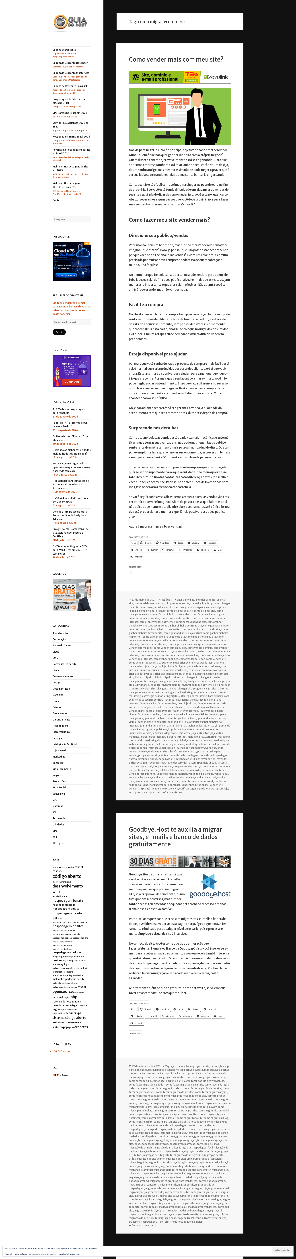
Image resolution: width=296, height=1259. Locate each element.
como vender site (216, 658)
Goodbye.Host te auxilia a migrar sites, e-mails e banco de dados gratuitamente (175, 837)
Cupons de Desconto (65, 53)
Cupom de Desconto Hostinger (70, 64)
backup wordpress (184, 1073)
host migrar (176, 1143)
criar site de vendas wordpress (169, 670)
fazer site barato (174, 707)
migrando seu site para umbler (193, 1169)
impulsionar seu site (207, 729)
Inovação (58, 738)
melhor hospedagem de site (68, 979)
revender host (157, 762)
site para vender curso (186, 766)
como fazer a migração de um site (164, 1077)
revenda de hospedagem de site (156, 758)
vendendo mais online (200, 773)
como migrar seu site (164, 1110)
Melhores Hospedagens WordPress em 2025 (67, 188)
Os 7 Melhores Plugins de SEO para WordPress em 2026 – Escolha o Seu (71, 550)
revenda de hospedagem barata (70, 1005)
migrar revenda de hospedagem (182, 1192)
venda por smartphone (142, 773)
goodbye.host (184, 1136)
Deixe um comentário (144, 1225)
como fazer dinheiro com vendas (170, 614)
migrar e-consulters (147, 1184)
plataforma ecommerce (182, 751)
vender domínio (185, 777)
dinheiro (202, 673)
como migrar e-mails (148, 1099)
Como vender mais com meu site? (176, 59)
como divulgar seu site (180, 610)
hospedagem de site (66, 908)
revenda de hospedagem (67, 1001)
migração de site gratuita (158, 1155)
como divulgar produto (152, 610)
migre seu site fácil (145, 1210)
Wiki (55, 836)
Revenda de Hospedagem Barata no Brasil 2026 (71, 155)
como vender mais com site (188, 651)
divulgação (192, 677)
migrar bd (143, 1180)
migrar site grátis (157, 1199)
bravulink (70, 867)
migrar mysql (136, 1192)
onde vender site (157, 751)
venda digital (197, 770)
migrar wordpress (205, 1206)
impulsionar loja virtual (181, 729)
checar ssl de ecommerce (148, 603)
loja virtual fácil (201, 733)
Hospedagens (60, 725)
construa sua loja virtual (165, 662)
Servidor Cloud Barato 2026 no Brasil (70, 126)
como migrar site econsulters (182, 1114)
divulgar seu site (171, 684)
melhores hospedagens (63, 972)
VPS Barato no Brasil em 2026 (70, 114)
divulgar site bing (167, 688)
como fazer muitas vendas (144, 618)
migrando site (220, 1169)
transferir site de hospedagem (175, 1221)
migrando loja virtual (141, 1169)
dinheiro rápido (143, 677)
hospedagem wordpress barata (68, 956)
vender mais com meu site (150, 781)
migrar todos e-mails (153, 1206)
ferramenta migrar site (172, 1132)
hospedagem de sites (68, 926)
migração (189, 1143)
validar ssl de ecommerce (173, 770)
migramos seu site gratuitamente (179, 1166)
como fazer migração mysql (211, 1092)
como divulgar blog (201, 603)
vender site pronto (139, 788)
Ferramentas (60, 713)
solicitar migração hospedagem (167, 1217)
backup (215, 1066)
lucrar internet (157, 736)
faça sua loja (172, 699)
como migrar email (201, 1099)
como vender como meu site (170, 647)
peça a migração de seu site (182, 1214)
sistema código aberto (69, 1018)
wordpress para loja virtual (144, 792)
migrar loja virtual (218, 1188)
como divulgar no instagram (189, 607)
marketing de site (155, 740)
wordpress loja (219, 788)
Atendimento (60, 633)
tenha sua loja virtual (146, 770)
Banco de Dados (62, 645)
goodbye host (167, 1136)
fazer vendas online (149, 714)
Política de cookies (74, 1254)
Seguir (59, 332)
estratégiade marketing (193, 695)
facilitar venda (188, 699)
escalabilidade (60, 896)
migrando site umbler (173, 1173)
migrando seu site (164, 1169)
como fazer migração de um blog (175, 1092)
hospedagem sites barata (62, 949)
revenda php (208, 758)
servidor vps (73, 1013)
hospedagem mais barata (66, 934)
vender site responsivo (165, 788)
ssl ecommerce (208, 766)
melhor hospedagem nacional (65, 987)
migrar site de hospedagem (198, 1195)
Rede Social (59, 787)
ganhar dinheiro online (152, 725)
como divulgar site (204, 610)
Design (56, 682)
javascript (70, 960)
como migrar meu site (210, 1103)
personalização (61, 997)
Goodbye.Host (139, 874)
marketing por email (172, 744)
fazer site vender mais (185, 710)
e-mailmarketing (183, 692)
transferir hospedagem (142, 1221)
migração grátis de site (161, 1162)
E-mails (57, 701)
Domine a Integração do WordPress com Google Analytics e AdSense (70, 515)
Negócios (58, 775)
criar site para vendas (141, 673)
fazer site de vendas (197, 707)
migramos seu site (148, 1166)
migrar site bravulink (146, 1195)
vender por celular (169, 784)
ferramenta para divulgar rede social (182, 714)
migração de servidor (150, 1151)
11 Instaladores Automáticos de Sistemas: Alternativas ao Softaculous (71, 484)
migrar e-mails (168, 1184)
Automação (59, 639)
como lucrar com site (201, 640)
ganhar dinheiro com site (152, 721)
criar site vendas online (168, 673)
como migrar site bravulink (214, 1110)
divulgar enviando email (201, 681)
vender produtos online (195, 784)
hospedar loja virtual (203, 725)
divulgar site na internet (215, 688)
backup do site (146, 1073)
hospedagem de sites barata (64, 931)
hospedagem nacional (62, 938)
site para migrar (209, 1214)
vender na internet (202, 781)
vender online (150, 784)
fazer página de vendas (150, 707)
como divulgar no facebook (155, 607)
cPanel (56, 670)
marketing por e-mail (147, 744)
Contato (57, 200)
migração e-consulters (209, 1158)
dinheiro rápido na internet (169, 677)
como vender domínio (199, 647)
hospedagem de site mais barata (70, 922)
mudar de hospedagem (192, 1210)
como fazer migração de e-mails (184, 1084)
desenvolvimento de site (62, 882)
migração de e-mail (208, 1143)
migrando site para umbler (144, 1173)
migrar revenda (154, 1192)
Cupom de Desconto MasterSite (71, 76)
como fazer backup (140, 1080)
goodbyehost (202, 1136)
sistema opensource (67, 1022)
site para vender (162, 766)
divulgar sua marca (140, 692)
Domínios (58, 694)
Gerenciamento (61, 719)
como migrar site (187, 1110)
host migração (159, 1143)
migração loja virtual (206, 1162)
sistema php (60, 1027)
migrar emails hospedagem (161, 1188)
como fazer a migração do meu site (205, 1077)
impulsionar (160, 729)
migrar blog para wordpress (181, 1180)
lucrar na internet (176, 736)
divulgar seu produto (148, 684)
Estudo (57, 707)
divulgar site (148, 688)
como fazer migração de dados (147, 1084)
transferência (195, 1217)
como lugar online (178, 644)
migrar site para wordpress (165, 1203)
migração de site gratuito (188, 1155)
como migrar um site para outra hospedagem (180, 1121)
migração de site (173, 1151)
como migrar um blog (216, 1117)
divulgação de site (210, 677)
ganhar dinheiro (187, 718)
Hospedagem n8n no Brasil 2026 (71, 140)
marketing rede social (197, 744)
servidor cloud (59, 1013)
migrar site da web (170, 1195)
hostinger (59, 960)
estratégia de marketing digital (160, 695)
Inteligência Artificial (65, 744)
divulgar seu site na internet (198, 684)
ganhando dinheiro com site (160, 718)
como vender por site (166, 658)
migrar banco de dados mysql (185, 1177)
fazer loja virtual (186, 703)
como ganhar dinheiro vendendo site (164, 636)
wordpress (80, 1027)
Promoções (59, 781)
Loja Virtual (59, 750)
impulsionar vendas (140, 733)
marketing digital (61, 964)
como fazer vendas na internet (157, 621)
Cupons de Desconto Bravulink (70, 89)
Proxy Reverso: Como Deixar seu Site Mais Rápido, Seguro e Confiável (71, 532)
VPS (55, 830)
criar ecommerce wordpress (196, 662)
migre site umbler (167, 1210)
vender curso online (163, 777)
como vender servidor (192, 658)
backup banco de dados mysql (165, 1069)
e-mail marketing (162, 692)
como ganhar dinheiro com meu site (181, 625)
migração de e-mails (140, 1147)
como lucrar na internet (153, 644)
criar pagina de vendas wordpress (200, 666)
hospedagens (142, 1143)
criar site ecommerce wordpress (207, 670)
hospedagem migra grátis (153, 1140)
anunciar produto (205, 599)
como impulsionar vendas (172, 640)
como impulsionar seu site (201, 636)
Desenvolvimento (63, 676)
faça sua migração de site (143, 1132)
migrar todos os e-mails (180, 1206)
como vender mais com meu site (154, 651)
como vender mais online (184, 655)
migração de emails (165, 1147)
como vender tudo (139, 662)
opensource (63, 991)
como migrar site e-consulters (146, 1114)
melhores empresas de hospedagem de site (70, 968)
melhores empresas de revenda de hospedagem (176, 747)
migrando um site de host (201, 1173)
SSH (55, 812)
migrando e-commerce (213, 1166)
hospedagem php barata (62, 942)
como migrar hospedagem (153, 1103)
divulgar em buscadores (172, 681)
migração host (184, 1162)
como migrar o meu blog (172, 1106)
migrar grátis (185, 1188)
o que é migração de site (152, 1214)
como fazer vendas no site (191, 621)
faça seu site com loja (151, 699)
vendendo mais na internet (172, 773)
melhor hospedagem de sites (65, 983)
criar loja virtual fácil (168, 666)
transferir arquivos (215, 1217)
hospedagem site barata (62, 945)
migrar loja (201, 1188)
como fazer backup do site (167, 1080)
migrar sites (211, 1203)
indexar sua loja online (165, 733)
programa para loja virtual (153, 755)
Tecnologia (59, 818)
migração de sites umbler (180, 1158)
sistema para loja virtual (202, 762)
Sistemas (58, 806)
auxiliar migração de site (195, 1066)
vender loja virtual (205, 777)
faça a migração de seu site (213, 1129)
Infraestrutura (61, 731)
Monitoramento (62, 768)
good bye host (149, 1136)
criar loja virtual (146, 666)
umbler (198, 1221)
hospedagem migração (182, 1140)
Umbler (146, 924)
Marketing (59, 756)
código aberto (67, 876)
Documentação (61, 688)
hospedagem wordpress (68, 952)
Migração (58, 762)
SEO (55, 799)
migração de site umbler (151, 1158)
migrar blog (157, 1180)
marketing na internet (199, 740)
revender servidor (176, 762)
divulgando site (138, 681)
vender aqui (221, 773)
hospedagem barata (68, 901)
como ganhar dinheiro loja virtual (183, 633)
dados (183, 1129)
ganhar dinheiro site (178, 725)
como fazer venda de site (174, 618)
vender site (216, 784)
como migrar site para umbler (159, 1117)
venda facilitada (215, 770)
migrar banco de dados (153, 1177)
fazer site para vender (158, 710)
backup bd (190, 1069)
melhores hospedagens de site (68, 975)
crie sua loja (189, 673)
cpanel (78, 867)
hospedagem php (80, 938)
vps (69, 1027)
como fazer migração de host (166, 1088)
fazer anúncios (148, 703)
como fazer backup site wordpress (204, 1080)
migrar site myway (179, 1199)
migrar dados (206, 1180)
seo (67, 1009)
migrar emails (186, 1184)
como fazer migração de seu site (202, 1088)
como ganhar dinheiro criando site (200, 629)
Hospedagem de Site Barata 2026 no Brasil (69, 103)
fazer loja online (167, 703)
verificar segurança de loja (194, 788)
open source (78, 992)
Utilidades (58, 824)
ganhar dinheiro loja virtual (183, 721)
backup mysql (164, 1073)
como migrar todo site (190, 1117)
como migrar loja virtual (183, 1103)
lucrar (144, 736)
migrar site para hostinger (206, 1199)
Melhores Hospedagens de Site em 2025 (70, 172)
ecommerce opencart (206, 692)
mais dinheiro (195, 736)
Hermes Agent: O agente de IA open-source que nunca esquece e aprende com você (71, 467)
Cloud (56, 651)
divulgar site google (189, 688)
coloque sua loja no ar (176, 603)
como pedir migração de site (161, 1129)
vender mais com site (178, 781)
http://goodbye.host (203, 924)
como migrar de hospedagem (146, 1095)
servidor (74, 1009)
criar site (58, 871)
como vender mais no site (154, 655)
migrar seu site (211, 1192)
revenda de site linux (188, 758)
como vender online (210, 655)
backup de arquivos (208, 1069)
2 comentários (173, 792)
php (74, 997)
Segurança (59, 793)
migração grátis (138, 1162)
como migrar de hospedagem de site (185, 1095)
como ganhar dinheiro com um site (159, 629)
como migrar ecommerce (203, 644)
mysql (82, 987)
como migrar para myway (202, 1106)
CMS (55, 657)
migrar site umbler (192, 1203)
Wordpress (59, 843)
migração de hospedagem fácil (195, 1147)
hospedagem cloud (64, 904)
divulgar (152, 681)
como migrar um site (140, 1121)
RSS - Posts (61, 1075)
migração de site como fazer (200, 1151)
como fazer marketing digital (207, 614)
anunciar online (185, 599)
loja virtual (80, 960)
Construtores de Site (64, 664)
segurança (59, 1009)
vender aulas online (140, 777)
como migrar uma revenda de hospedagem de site (166, 1125)
